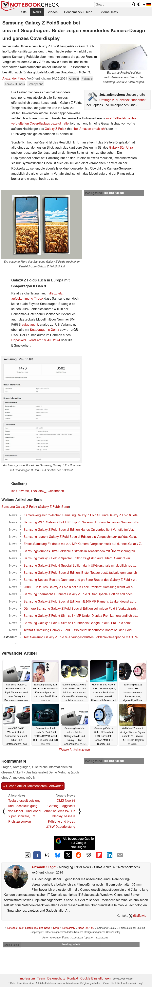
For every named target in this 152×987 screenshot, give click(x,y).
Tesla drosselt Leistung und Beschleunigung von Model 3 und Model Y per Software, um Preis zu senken (24, 811)
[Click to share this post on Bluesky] (57, 855)
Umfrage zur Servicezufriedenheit (122, 99)
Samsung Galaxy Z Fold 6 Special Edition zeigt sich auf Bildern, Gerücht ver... (78, 558)
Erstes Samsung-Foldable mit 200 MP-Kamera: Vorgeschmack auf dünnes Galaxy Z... (83, 543)
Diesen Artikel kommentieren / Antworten (34, 786)
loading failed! (94, 193)
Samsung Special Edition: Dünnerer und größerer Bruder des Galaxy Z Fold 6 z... (80, 579)
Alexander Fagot (14, 78)
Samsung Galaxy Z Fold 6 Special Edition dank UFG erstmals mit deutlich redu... (80, 565)
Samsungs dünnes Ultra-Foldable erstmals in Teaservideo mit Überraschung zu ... (81, 551)
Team (41, 978)
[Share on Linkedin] (109, 855)
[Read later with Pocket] (89, 855)
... (147, 12)
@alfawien (140, 915)
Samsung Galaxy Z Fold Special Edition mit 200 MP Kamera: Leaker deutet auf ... (80, 601)
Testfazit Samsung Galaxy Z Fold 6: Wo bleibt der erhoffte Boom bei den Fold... (79, 630)
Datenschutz (56, 978)
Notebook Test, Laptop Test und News (28, 928)
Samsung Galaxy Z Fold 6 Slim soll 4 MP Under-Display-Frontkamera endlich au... (81, 615)
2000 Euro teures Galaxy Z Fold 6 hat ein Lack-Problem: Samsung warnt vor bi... (80, 587)
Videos (53, 12)
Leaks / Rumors (15, 84)
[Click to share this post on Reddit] (78, 855)
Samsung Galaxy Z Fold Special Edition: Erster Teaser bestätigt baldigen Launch (80, 572)
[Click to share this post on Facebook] (37, 855)
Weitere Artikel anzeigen (74, 749)
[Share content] (27, 855)
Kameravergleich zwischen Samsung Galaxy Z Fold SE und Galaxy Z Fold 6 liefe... (82, 515)
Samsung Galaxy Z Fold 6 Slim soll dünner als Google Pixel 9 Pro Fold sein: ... (79, 623)
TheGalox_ (38, 490)
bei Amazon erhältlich (89, 128)
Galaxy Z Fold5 (55, 128)
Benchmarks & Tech (78, 12)
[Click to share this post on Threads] (47, 855)
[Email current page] (120, 855)
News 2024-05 (86, 928)
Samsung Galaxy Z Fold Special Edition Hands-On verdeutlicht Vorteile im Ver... (79, 529)
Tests (23, 12)
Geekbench (56, 490)
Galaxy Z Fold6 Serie (54, 506)
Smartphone (35, 84)
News (37, 12)
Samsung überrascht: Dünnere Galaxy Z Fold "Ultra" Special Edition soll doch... (79, 594)
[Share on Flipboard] (99, 855)
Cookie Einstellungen (95, 978)
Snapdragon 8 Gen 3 (44, 329)
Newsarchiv (68, 928)
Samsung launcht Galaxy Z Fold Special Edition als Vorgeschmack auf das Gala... (81, 536)
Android (74, 78)
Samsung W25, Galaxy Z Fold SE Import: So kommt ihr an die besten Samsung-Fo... (83, 522)
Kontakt (72, 978)
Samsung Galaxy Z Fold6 (19, 506)
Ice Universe (20, 490)
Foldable (87, 78)
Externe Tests (108, 12)
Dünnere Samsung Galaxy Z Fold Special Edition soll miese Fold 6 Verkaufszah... (81, 608)
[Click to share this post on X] (68, 855)
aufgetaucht (30, 324)
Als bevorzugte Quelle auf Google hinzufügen (78, 842)
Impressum (27, 978)
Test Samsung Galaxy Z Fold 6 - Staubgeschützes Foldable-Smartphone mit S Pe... (82, 637)
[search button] (134, 4)
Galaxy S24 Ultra (121, 147)
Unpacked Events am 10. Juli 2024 (35, 340)
